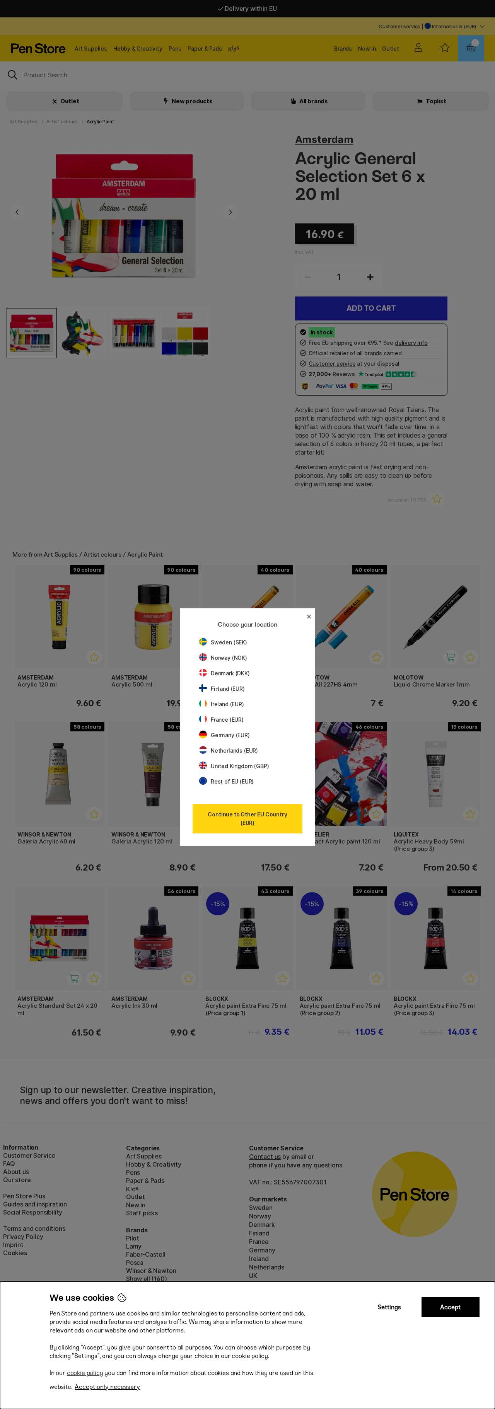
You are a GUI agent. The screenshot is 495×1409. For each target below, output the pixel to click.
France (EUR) (227, 719)
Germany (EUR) (230, 735)
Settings (389, 1307)
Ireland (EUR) (227, 704)
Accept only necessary (107, 1386)
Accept (450, 1307)
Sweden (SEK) (229, 642)
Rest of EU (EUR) (232, 781)
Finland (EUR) (228, 688)
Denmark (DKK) (230, 673)
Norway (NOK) (229, 657)
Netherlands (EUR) (234, 750)
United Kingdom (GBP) (240, 766)
